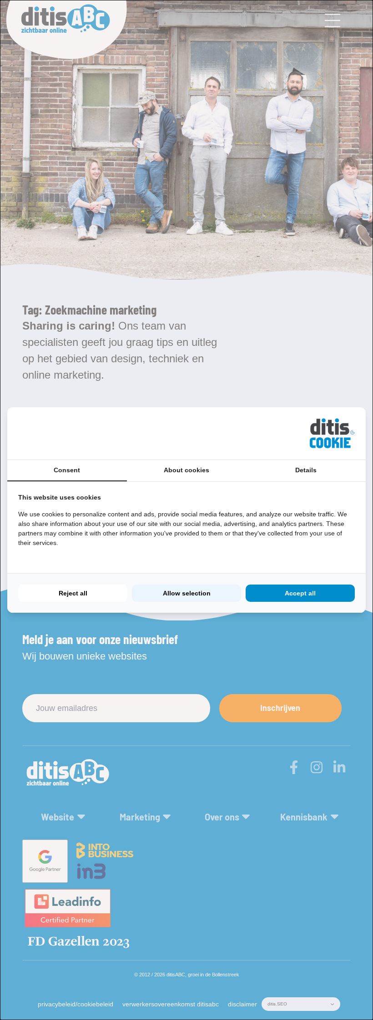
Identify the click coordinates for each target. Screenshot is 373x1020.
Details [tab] (306, 470)
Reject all (73, 593)
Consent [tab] (67, 470)
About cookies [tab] (186, 470)
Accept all (300, 593)
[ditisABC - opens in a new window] (332, 433)
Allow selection (187, 593)
